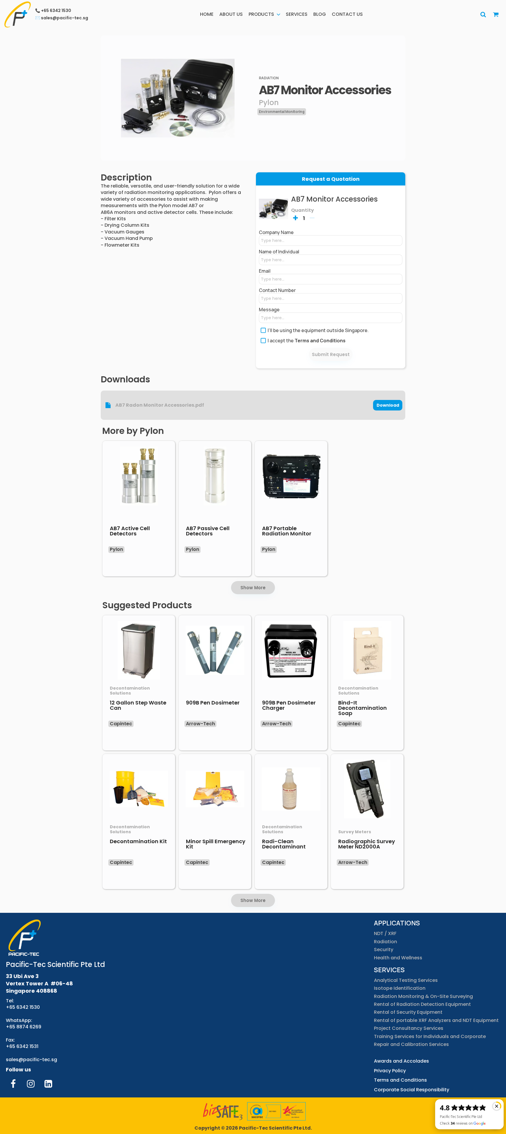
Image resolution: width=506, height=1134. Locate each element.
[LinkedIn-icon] (48, 1083)
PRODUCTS (261, 14)
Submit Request (331, 354)
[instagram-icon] (30, 1083)
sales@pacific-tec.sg (31, 1059)
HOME (206, 14)
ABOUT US (231, 14)
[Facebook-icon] (13, 1083)
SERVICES (296, 14)
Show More (253, 588)
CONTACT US (347, 14)
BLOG (319, 14)
